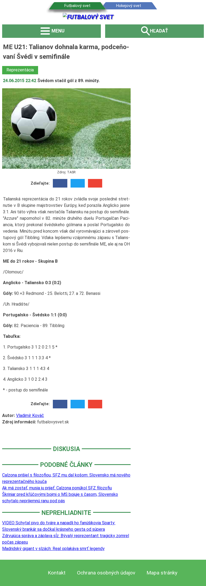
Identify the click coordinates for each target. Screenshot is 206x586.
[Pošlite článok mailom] (95, 183)
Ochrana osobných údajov (106, 573)
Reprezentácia (20, 69)
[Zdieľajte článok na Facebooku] (60, 183)
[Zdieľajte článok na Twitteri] (78, 183)
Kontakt (56, 573)
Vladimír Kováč (30, 415)
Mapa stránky (161, 573)
